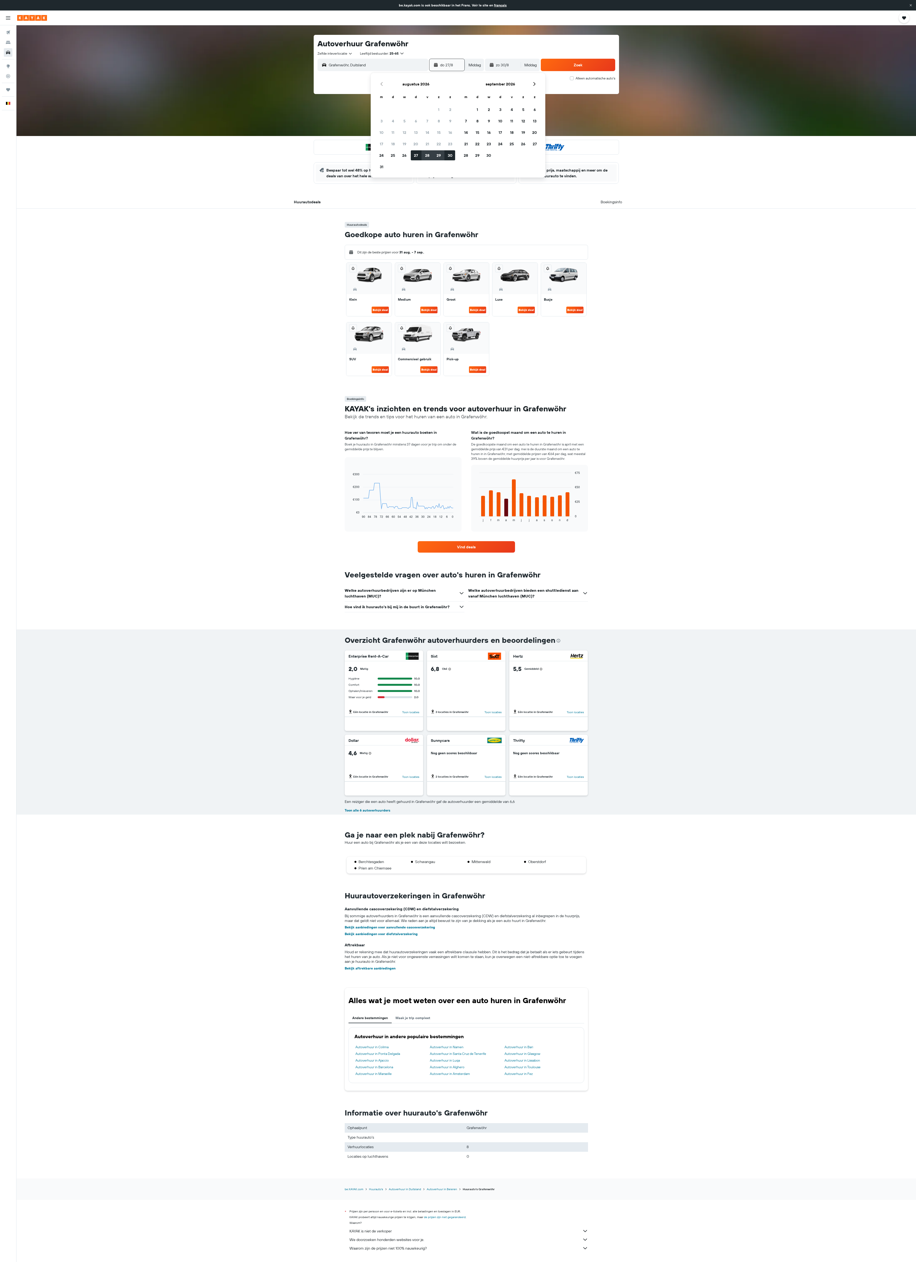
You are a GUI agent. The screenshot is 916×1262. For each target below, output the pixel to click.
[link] (466, 547)
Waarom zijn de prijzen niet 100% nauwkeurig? (388, 1248)
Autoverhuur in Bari (519, 1047)
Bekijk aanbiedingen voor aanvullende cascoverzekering (390, 927)
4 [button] (393, 121)
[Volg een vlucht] (8, 76)
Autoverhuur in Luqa (445, 1060)
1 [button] (438, 109)
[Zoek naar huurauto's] (8, 52)
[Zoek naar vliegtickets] (8, 32)
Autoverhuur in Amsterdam (450, 1074)
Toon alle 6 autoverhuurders (367, 810)
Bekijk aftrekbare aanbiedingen (370, 968)
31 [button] (381, 166)
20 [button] (415, 143)
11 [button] (392, 132)
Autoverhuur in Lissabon (522, 1060)
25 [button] (393, 155)
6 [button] (416, 121)
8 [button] (439, 121)
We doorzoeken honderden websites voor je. (386, 1239)
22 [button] (439, 143)
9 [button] (450, 121)
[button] (911, 5)
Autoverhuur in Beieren (442, 1189)
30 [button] (450, 155)
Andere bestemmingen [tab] (370, 1018)
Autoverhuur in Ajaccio (372, 1060)
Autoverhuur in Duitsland (405, 1189)
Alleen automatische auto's (595, 78)
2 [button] (450, 109)
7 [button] (427, 121)
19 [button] (404, 143)
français (500, 5)
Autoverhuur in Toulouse (523, 1067)
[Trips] (8, 89)
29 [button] (439, 155)
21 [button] (427, 143)
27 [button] (416, 155)
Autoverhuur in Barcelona (374, 1067)
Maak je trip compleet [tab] (413, 1018)
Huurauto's (376, 1189)
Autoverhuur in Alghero (447, 1067)
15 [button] (439, 132)
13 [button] (416, 132)
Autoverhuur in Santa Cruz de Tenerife (458, 1054)
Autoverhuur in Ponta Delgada (377, 1054)
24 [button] (381, 155)
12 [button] (404, 132)
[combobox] (335, 53)
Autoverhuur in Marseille (373, 1074)
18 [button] (393, 143)
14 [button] (427, 132)
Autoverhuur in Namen (446, 1047)
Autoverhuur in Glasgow (522, 1054)
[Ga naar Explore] (8, 66)
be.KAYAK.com (354, 1189)
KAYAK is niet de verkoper (370, 1231)
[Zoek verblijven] (8, 42)
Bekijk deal (380, 310)
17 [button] (381, 143)
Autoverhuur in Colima (372, 1047)
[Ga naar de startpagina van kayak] (32, 18)
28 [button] (427, 155)
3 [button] (381, 121)
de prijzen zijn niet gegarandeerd (445, 1217)
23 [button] (450, 143)
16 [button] (450, 132)
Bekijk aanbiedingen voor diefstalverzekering (381, 934)
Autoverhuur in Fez (519, 1074)
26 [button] (404, 155)
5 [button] (404, 121)
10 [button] (382, 132)
